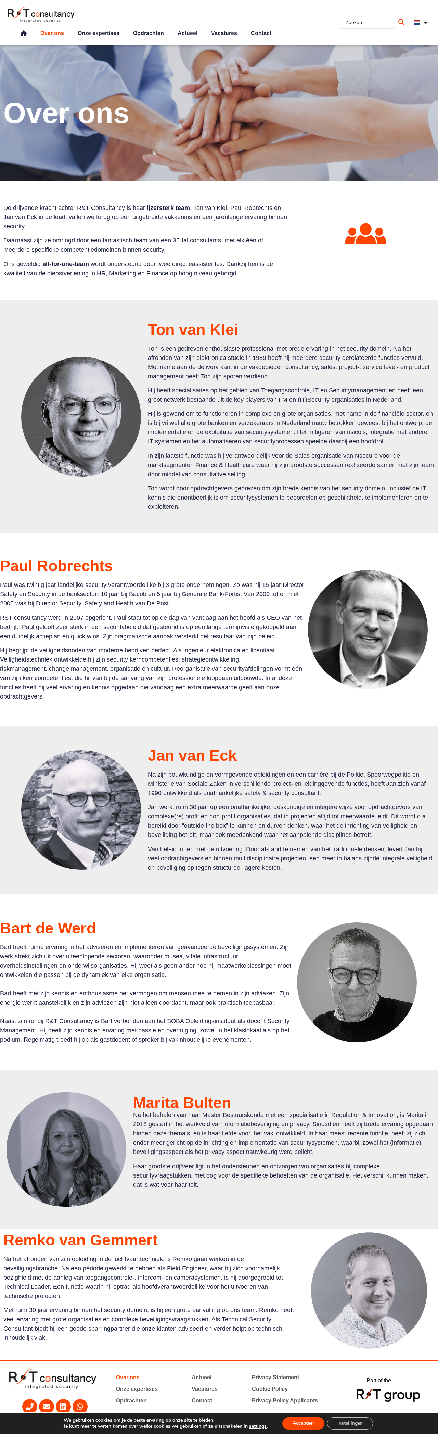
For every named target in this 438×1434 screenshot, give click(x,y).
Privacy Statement (275, 1377)
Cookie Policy (270, 1389)
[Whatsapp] (80, 1406)
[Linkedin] (63, 1406)
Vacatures (224, 33)
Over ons (52, 33)
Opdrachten (148, 33)
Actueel (187, 33)
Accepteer (303, 1423)
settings (258, 1426)
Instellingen (350, 1423)
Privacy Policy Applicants (285, 1401)
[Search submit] (402, 22)
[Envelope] (46, 1406)
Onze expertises (98, 33)
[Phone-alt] (29, 1406)
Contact (261, 33)
